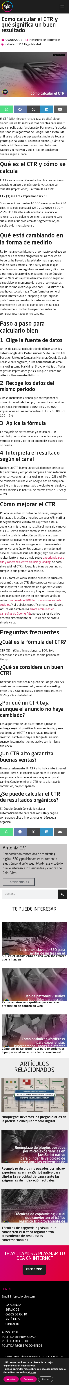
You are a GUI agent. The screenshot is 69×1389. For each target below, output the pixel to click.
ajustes (32, 1372)
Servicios (12, 1309)
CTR (24, 44)
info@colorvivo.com (22, 1296)
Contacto (12, 1324)
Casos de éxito (16, 1314)
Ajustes (45, 1379)
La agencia (13, 1305)
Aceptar (11, 1379)
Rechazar (28, 1379)
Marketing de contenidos (44, 40)
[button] (62, 7)
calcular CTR (13, 44)
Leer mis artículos (19, 882)
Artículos (13, 1319)
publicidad (34, 44)
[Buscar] (62, 894)
